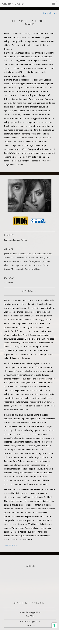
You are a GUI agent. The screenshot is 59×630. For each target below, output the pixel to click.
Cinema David (13, 3)
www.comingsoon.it (10, 545)
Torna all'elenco (50, 13)
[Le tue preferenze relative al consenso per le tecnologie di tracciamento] (54, 625)
